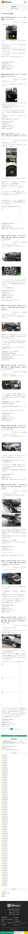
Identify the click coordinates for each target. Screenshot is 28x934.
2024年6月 (4, 785)
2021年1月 (4, 851)
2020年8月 (4, 860)
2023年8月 (4, 802)
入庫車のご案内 (6, 893)
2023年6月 (4, 806)
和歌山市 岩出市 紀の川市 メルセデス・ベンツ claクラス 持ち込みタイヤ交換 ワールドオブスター (13, 135)
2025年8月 (4, 775)
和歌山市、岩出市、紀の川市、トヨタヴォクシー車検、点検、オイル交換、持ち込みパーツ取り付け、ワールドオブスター (13, 367)
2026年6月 (4, 758)
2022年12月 (5, 816)
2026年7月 (4, 757)
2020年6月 (4, 863)
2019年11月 (5, 875)
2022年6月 (4, 826)
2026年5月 (4, 760)
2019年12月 (5, 874)
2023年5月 (4, 807)
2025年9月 (4, 774)
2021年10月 (5, 838)
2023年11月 (5, 797)
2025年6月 (4, 779)
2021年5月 (4, 846)
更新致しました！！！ (7, 748)
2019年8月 (4, 880)
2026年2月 (4, 765)
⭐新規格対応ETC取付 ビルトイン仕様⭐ (12, 741)
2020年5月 (4, 865)
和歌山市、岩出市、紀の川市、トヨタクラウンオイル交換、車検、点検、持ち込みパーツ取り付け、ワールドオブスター (13, 427)
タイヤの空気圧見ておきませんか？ (10, 749)
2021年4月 (4, 848)
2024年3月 (4, 791)
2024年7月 (4, 784)
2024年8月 (4, 782)
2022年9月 (4, 821)
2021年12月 (5, 835)
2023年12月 (5, 796)
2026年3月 (4, 763)
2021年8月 (4, 841)
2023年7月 (4, 804)
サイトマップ (19, 925)
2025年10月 (5, 772)
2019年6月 (4, 884)
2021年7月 (4, 843)
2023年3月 (4, 811)
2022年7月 (4, 824)
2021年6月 (4, 845)
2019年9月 (4, 879)
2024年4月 (4, 789)
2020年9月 (4, 858)
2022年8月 (4, 823)
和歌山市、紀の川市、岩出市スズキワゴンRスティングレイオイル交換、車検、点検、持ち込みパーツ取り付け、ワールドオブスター (13, 562)
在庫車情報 (4, 917)
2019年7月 (4, 882)
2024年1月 (4, 794)
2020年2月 (4, 870)
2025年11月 (5, 770)
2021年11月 (5, 836)
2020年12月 (5, 853)
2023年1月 (4, 814)
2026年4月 (4, 762)
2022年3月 (4, 829)
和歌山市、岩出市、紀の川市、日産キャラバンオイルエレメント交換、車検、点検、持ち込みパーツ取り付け (13, 307)
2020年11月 (5, 855)
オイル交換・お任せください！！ (10, 746)
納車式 (3, 894)
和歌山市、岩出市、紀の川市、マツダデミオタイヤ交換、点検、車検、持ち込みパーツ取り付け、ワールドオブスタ (13, 237)
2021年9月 (4, 840)
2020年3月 (4, 868)
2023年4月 (4, 809)
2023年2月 (4, 813)
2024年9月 (4, 780)
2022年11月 (5, 818)
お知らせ (25, 22)
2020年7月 (4, 862)
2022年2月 (4, 831)
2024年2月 (4, 792)
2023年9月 (4, 801)
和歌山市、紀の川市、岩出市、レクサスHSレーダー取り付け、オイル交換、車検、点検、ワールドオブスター (14, 486)
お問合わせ (18, 921)
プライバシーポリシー (21, 923)
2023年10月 (5, 799)
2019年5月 (4, 885)
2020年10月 (5, 857)
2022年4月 (4, 828)
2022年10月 (5, 819)
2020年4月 (4, 867)
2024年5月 (4, 787)
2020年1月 (4, 872)
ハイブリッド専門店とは (7, 922)
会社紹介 (4, 924)
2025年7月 (4, 777)
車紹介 (3, 896)
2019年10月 (5, 877)
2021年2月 (4, 850)
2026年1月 (4, 767)
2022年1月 (4, 833)
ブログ (17, 919)
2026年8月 (4, 755)
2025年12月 (5, 768)
